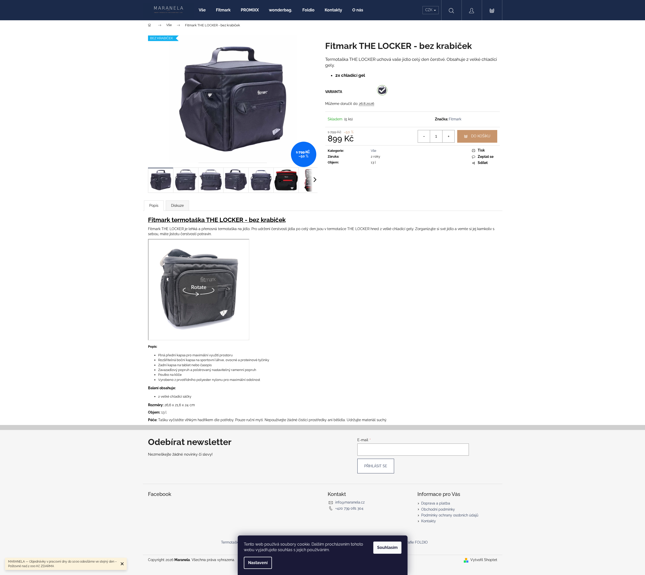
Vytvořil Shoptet (483, 560)
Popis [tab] (153, 205)
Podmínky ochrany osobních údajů (449, 515)
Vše (373, 151)
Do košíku (480, 136)
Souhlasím (387, 547)
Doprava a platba (435, 503)
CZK (429, 10)
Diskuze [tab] (177, 205)
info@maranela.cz (350, 502)
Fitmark (455, 119)
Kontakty (428, 521)
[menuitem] (202, 10)
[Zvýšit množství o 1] (448, 136)
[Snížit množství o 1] (424, 136)
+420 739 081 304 (349, 508)
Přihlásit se (375, 466)
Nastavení (258, 562)
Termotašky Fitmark (237, 542)
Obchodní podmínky (438, 509)
